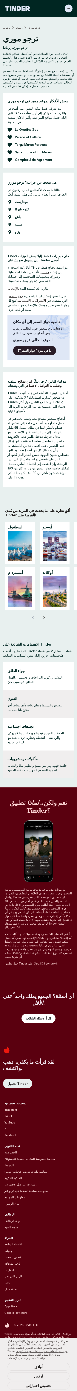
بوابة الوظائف (12, 1221)
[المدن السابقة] (32, 617)
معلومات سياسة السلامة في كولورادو (26, 1191)
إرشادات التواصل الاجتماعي (20, 1184)
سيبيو (18, 224)
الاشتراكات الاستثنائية (32, 301)
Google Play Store (15, 1313)
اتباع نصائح (24, 381)
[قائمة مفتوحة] (69, 8)
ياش (18, 217)
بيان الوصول (11, 1204)
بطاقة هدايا (10, 1289)
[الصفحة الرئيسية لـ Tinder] (17, 8)
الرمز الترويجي (13, 1276)
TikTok (8, 1116)
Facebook (10, 1135)
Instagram (10, 1110)
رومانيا (19, 27)
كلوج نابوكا (22, 209)
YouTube (9, 1122)
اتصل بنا (9, 1270)
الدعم (7, 1283)
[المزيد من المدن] (44, 617)
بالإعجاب (13, 288)
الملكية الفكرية (13, 1178)
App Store (10, 1306)
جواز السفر (15, 296)
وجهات (6, 27)
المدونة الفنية (12, 1227)
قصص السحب (12, 1257)
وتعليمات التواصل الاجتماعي (42, 385)
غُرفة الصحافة (12, 1264)
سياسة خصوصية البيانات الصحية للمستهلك (29, 1159)
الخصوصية (10, 1152)
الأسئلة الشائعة (13, 1244)
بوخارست (21, 202)
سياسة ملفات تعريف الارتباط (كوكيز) (25, 1172)
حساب (45, 272)
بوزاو (18, 232)
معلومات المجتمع (14, 1197)
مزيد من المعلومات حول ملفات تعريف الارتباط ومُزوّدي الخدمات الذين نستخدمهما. (41, 1353)
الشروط (9, 1165)
